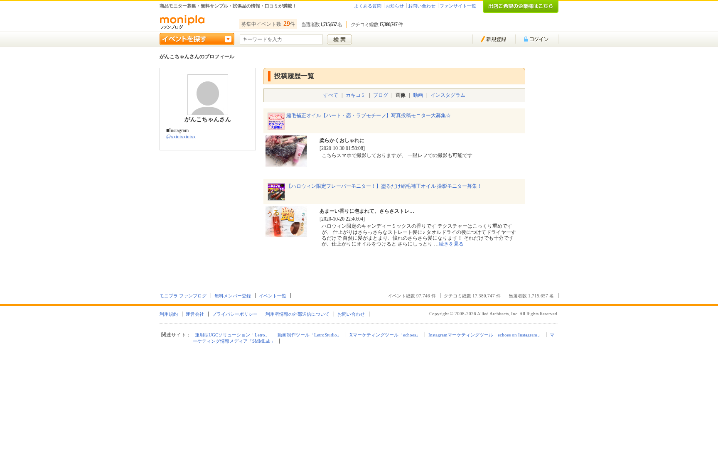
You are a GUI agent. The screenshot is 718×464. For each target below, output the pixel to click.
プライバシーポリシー (235, 314)
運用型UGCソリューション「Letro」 (232, 334)
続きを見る (451, 244)
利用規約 (169, 314)
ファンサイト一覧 (458, 5)
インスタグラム (447, 95)
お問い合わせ (421, 5)
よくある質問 (367, 5)
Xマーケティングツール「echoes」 (384, 334)
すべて (330, 95)
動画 (418, 95)
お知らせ (395, 5)
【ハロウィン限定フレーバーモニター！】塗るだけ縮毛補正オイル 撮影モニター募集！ (384, 186)
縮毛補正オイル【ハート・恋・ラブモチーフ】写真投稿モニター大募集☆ (368, 115)
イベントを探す (197, 39)
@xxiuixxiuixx (181, 137)
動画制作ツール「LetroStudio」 (310, 334)
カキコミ (356, 95)
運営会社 (195, 314)
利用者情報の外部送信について (297, 314)
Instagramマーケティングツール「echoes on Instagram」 (485, 334)
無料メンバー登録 (232, 295)
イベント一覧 (272, 295)
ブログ (380, 95)
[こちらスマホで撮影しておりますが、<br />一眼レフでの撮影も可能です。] (286, 163)
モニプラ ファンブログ (183, 295)
